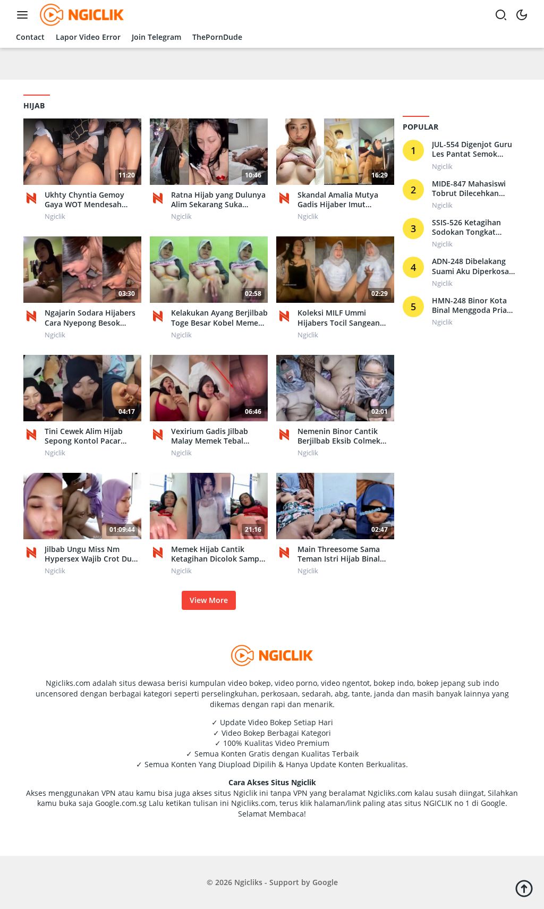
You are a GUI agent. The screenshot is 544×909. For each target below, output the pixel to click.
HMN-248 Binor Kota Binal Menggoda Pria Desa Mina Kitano (469, 305)
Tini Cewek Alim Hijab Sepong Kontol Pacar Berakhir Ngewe (84, 436)
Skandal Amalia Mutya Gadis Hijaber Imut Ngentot (338, 199)
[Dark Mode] (521, 14)
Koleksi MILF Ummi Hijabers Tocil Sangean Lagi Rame (339, 317)
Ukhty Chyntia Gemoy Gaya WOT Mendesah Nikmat (84, 199)
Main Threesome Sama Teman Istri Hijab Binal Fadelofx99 (339, 554)
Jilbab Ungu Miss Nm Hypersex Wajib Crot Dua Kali (90, 554)
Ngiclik (55, 216)
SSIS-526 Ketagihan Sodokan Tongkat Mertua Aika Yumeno (470, 227)
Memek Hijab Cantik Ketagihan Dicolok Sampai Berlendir (218, 554)
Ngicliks (248, 882)
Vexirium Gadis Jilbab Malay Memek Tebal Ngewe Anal (209, 436)
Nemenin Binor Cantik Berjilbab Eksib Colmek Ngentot (339, 436)
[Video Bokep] (80, 14)
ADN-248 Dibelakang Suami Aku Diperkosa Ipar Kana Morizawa (470, 266)
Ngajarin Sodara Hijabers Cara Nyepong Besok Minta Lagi (90, 317)
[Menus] (25, 15)
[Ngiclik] (31, 197)
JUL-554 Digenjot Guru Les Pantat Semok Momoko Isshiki (472, 149)
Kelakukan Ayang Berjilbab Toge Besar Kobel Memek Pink (219, 317)
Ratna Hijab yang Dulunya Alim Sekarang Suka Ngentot (218, 199)
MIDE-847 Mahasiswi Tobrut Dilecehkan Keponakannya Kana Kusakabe (469, 188)
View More (209, 600)
